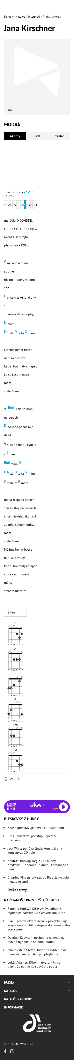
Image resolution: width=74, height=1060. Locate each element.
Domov (8, 16)
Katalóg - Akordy (18, 999)
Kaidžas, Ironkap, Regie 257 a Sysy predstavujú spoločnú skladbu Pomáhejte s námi (38, 865)
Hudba (9, 982)
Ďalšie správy (17, 890)
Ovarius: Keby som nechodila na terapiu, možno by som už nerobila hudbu (36, 939)
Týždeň (42, 900)
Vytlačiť (14, 779)
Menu (12, 110)
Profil (46, 16)
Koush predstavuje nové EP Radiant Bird (36, 828)
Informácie (13, 1007)
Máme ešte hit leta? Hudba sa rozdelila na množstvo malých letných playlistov (37, 952)
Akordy (56, 16)
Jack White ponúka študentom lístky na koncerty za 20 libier (35, 850)
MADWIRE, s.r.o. (24, 1044)
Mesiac (55, 900)
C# (8, 205)
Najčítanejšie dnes (19, 900)
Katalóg (20, 16)
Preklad (59, 136)
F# (22, 205)
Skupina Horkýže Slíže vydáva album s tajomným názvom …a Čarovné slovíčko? (36, 910)
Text (37, 136)
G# (28, 205)
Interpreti (34, 16)
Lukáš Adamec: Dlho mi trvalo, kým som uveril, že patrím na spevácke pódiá (35, 964)
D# (14, 205)
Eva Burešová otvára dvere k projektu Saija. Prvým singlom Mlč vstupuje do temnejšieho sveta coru (39, 925)
